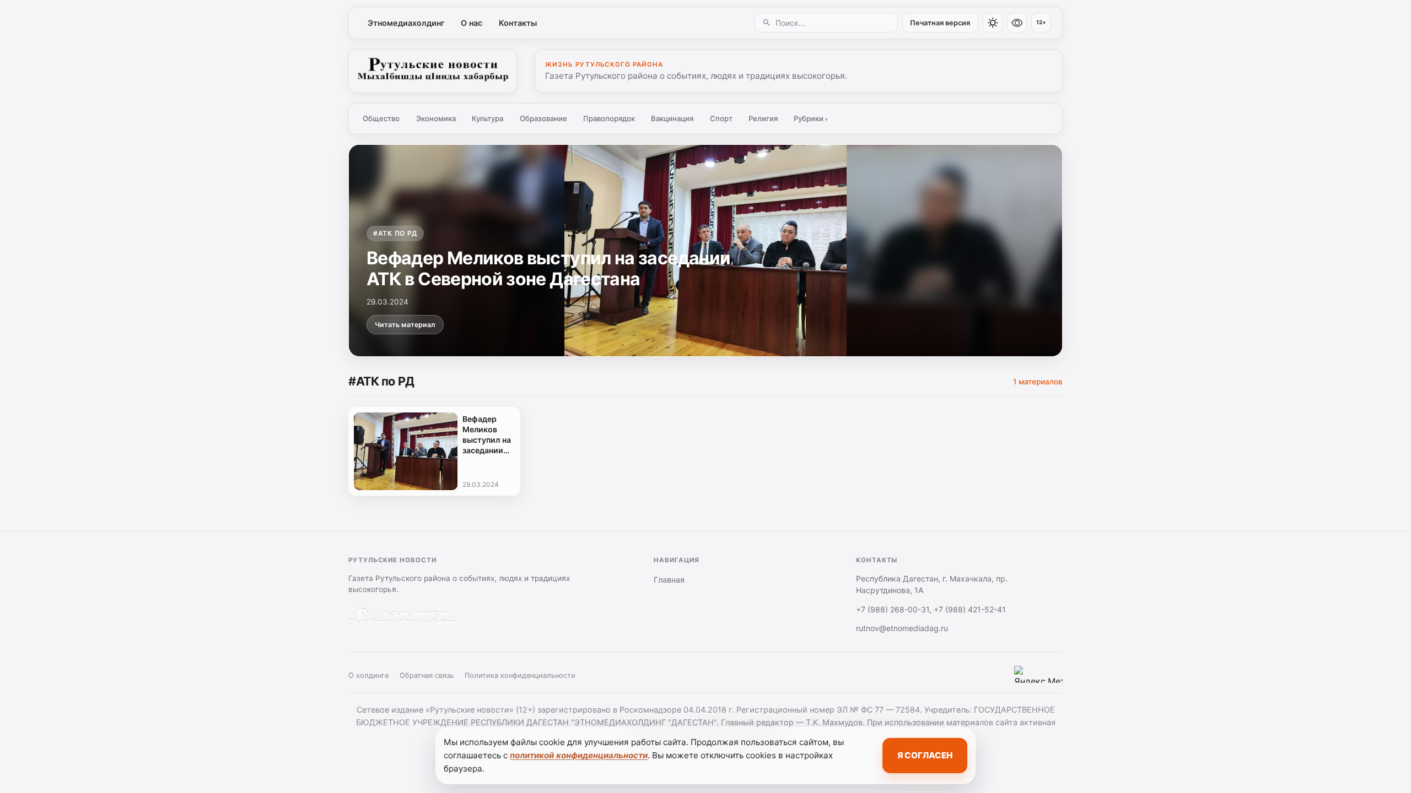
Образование (543, 118)
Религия (763, 118)
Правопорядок (609, 118)
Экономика (436, 118)
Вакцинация (672, 118)
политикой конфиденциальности (579, 755)
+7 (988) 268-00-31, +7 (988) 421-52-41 (931, 609)
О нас (471, 23)
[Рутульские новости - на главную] (432, 71)
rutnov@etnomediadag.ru (902, 628)
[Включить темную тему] (993, 22)
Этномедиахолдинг (406, 23)
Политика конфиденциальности (520, 675)
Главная (669, 579)
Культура (487, 118)
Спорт (721, 118)
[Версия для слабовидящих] (1017, 22)
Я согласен (924, 755)
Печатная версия (940, 23)
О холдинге (368, 675)
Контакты (518, 23)
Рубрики (811, 118)
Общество (381, 118)
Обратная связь (427, 675)
